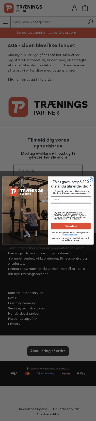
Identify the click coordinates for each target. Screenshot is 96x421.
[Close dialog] (91, 179)
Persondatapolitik (71, 234)
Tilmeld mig (71, 226)
